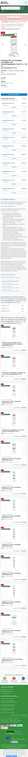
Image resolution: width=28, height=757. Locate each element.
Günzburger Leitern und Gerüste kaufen (9, 702)
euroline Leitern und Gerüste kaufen (8, 701)
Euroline (2, 79)
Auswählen (14, 107)
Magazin (10, 718)
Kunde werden (6, 693)
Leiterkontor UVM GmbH (9, 723)
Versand (2, 718)
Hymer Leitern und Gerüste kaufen (8, 708)
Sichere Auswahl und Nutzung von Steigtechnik (10, 277)
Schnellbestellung (12, 720)
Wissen (6, 718)
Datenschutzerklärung (5, 722)
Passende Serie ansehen (7, 283)
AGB (11, 722)
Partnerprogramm (4, 720)
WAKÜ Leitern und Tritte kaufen (7, 709)
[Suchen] (22, 8)
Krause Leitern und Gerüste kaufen (8, 704)
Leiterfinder (19, 720)
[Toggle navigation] (2, 11)
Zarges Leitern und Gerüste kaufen (8, 712)
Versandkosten (24, 714)
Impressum (15, 722)
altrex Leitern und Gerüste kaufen (7, 698)
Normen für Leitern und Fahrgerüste (8, 276)
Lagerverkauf (15, 718)
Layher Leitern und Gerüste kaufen (8, 706)
